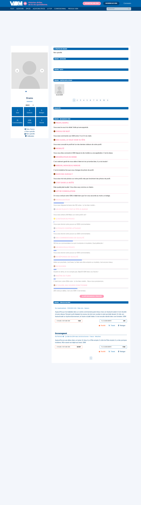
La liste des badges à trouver (92, 296)
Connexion (127, 3)
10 (104, 100)
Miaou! (28, 105)
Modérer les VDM (111, 3)
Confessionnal (60, 9)
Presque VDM (73, 9)
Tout (12, 9)
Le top (49, 9)
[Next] (107, 100)
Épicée (28, 9)
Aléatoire (20, 9)
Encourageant (61, 333)
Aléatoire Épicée (39, 9)
